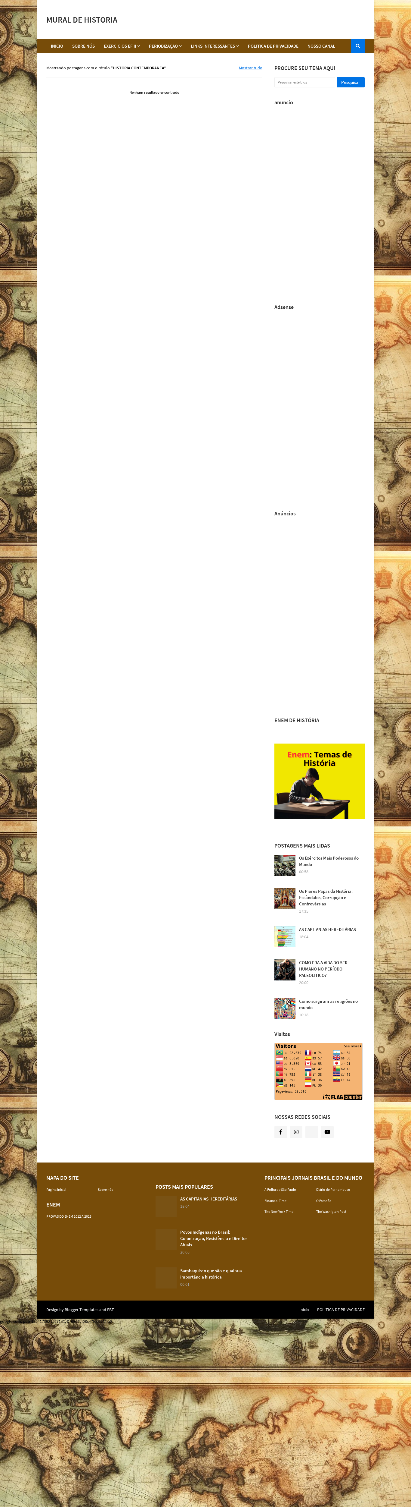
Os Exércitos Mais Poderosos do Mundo (329, 861)
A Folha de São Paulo (280, 1189)
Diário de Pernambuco (333, 1189)
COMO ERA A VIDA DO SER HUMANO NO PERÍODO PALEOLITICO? (323, 969)
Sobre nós (105, 1189)
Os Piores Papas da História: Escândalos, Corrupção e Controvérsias (326, 897)
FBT (110, 1309)
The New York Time (278, 1211)
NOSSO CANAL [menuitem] (321, 46)
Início (304, 1309)
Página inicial (56, 1189)
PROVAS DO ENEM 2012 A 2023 (68, 1216)
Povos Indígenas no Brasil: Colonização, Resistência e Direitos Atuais (213, 1238)
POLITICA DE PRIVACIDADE (341, 1309)
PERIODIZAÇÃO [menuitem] (163, 46)
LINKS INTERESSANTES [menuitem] (213, 46)
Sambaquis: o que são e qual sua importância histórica (211, 1274)
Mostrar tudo (250, 68)
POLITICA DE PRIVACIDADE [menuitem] (273, 46)
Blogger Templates (81, 1309)
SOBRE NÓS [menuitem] (83, 46)
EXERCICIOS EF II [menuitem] (120, 46)
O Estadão (324, 1200)
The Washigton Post (331, 1211)
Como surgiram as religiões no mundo (328, 1004)
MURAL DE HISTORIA (81, 19)
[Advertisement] (255, 19)
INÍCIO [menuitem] (57, 46)
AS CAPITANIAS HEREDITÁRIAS (327, 929)
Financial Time (275, 1200)
